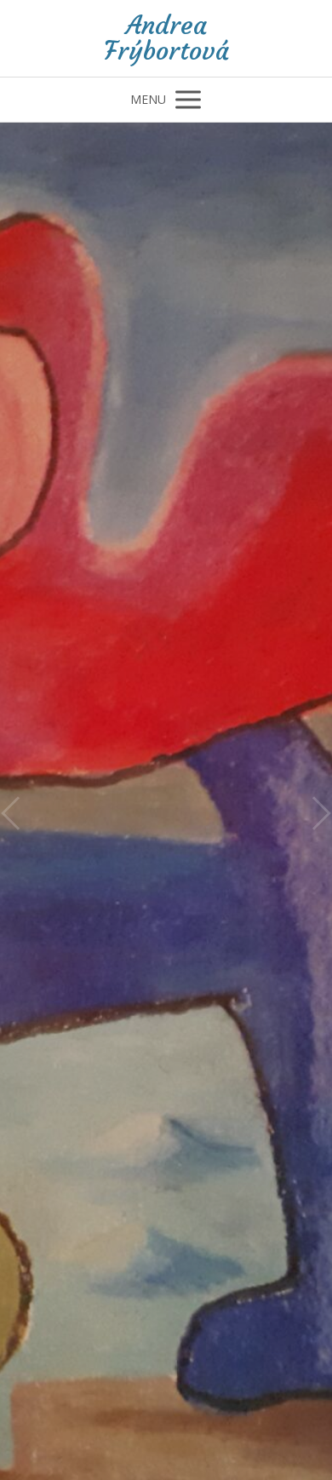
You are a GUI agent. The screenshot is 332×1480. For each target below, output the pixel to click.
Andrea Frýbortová (166, 38)
